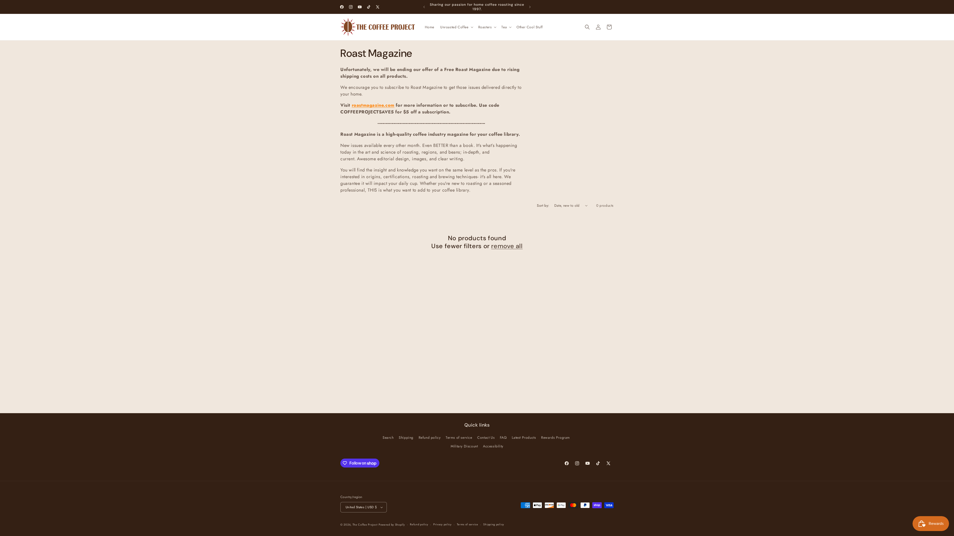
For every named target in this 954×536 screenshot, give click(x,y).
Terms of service (459, 437)
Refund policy (430, 437)
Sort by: (543, 205)
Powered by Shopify (392, 525)
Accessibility (493, 446)
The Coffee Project (365, 525)
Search (388, 437)
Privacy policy (442, 524)
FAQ (503, 437)
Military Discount (464, 446)
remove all (506, 246)
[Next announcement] (529, 7)
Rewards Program (555, 437)
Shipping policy (493, 524)
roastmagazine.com (373, 105)
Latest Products (524, 437)
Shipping (406, 437)
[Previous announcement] (424, 7)
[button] (456, 27)
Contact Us (486, 437)
